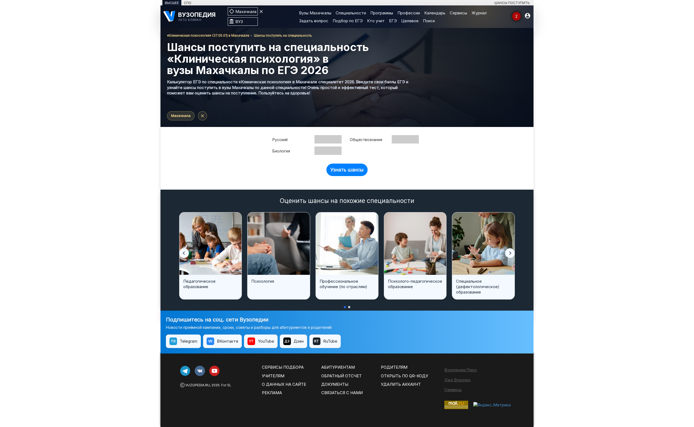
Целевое (410, 20)
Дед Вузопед (457, 380)
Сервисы (458, 12)
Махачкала (181, 115)
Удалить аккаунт (401, 384)
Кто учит (376, 20)
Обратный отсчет (341, 375)
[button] (184, 253)
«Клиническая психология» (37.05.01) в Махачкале (208, 35)
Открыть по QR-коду (404, 375)
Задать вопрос (313, 20)
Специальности (351, 12)
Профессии (408, 12)
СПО (187, 3)
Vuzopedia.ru (197, 385)
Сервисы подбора (283, 367)
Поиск (429, 20)
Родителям (394, 367)
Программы (381, 12)
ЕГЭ (393, 20)
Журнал (479, 12)
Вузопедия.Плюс (460, 369)
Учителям (273, 375)
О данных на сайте (284, 384)
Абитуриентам (338, 367)
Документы (334, 384)
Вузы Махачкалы (315, 12)
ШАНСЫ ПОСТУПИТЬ (512, 3)
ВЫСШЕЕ (172, 3)
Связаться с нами (342, 392)
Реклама (272, 392)
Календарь (434, 12)
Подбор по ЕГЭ (348, 20)
